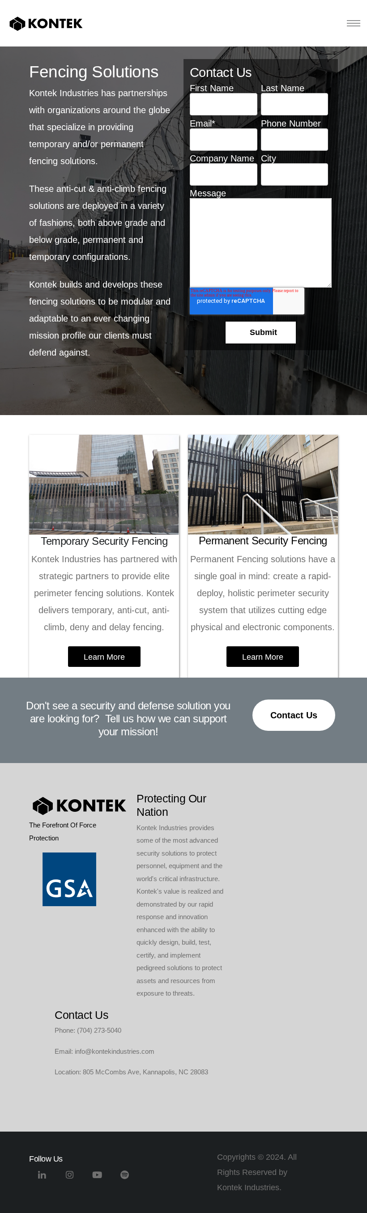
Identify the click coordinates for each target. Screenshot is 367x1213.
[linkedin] (42, 1178)
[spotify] (125, 1178)
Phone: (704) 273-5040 (88, 1030)
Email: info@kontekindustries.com (104, 1051)
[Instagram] (69, 1178)
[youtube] (97, 1178)
